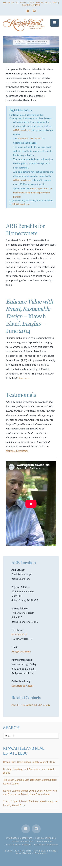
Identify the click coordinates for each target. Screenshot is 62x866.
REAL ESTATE (51, 3)
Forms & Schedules (45, 838)
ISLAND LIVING (10, 3)
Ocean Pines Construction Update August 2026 (29, 762)
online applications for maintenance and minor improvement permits (33, 192)
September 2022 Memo (29, 138)
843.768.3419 (19, 634)
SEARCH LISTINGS (31, 5)
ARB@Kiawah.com (21, 651)
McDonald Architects (17, 450)
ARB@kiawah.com (22, 130)
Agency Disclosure (24, 853)
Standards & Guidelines (19, 838)
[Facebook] (27, 11)
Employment (41, 853)
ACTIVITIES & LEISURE (31, 3)
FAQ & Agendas (45, 841)
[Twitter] (34, 11)
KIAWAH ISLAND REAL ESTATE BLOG (23, 751)
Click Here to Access (22, 685)
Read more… (26, 378)
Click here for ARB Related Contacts (30, 705)
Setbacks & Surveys (23, 841)
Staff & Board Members (18, 845)
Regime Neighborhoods (46, 845)
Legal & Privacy (48, 851)
